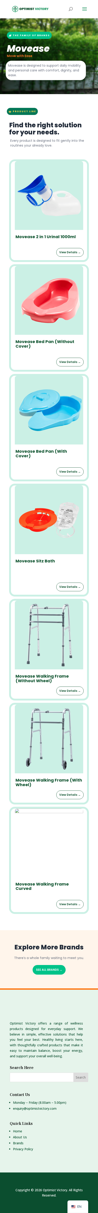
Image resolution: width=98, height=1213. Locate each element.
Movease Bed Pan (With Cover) (41, 453)
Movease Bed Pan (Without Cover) (44, 344)
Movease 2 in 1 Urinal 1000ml (45, 237)
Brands (18, 1143)
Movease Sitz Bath (35, 561)
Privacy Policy (23, 1149)
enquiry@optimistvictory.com (35, 1108)
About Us (20, 1137)
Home (17, 1131)
